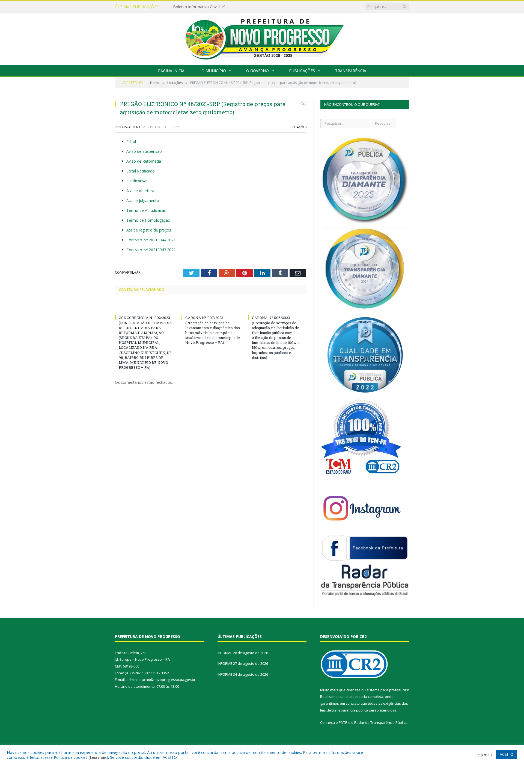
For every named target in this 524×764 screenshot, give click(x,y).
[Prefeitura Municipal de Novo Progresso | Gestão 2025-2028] (262, 37)
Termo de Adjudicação (146, 210)
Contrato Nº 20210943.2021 (151, 249)
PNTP (343, 722)
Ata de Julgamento (142, 200)
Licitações (298, 127)
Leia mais (98, 757)
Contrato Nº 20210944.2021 (151, 239)
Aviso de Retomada (143, 161)
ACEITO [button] (506, 754)
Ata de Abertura (140, 190)
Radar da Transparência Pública (380, 722)
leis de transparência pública (344, 710)
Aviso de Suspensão (144, 151)
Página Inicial (172, 70)
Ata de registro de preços (148, 230)
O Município (213, 70)
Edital (131, 141)
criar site (353, 689)
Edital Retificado (140, 171)
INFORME (181, 6)
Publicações (302, 70)
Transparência (350, 70)
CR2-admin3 (131, 127)
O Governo (257, 70)
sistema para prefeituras (387, 689)
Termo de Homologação (148, 220)
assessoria (358, 696)
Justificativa (136, 180)
